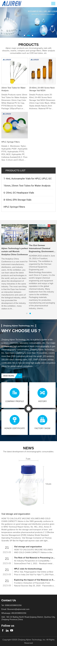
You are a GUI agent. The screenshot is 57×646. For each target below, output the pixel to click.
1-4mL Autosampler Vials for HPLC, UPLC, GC (28, 178)
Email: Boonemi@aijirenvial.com (15, 609)
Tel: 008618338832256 (11, 605)
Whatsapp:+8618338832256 (13, 613)
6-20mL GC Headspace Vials (19, 192)
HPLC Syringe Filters (14, 206)
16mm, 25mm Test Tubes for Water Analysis (27, 185)
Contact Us (8, 600)
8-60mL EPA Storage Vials (17, 199)
